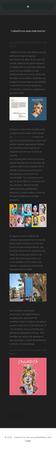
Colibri (28, 440)
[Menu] (28, 6)
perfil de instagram (21, 136)
